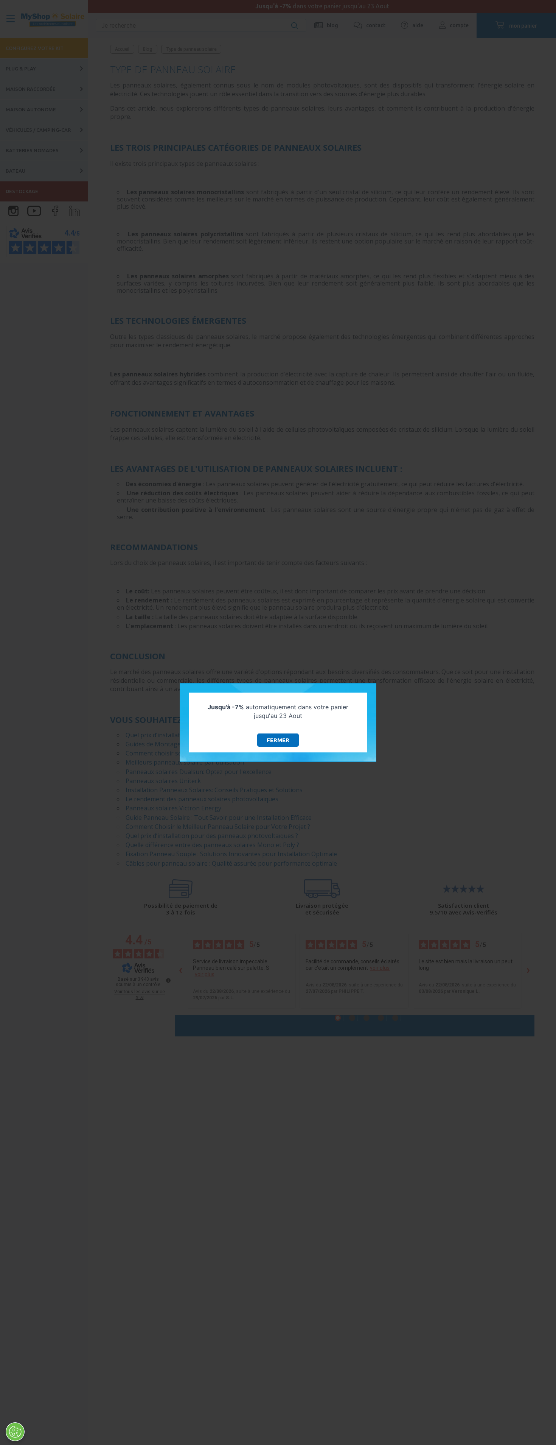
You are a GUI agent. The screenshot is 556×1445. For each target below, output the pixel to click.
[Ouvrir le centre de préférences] (15, 1431)
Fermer (278, 740)
